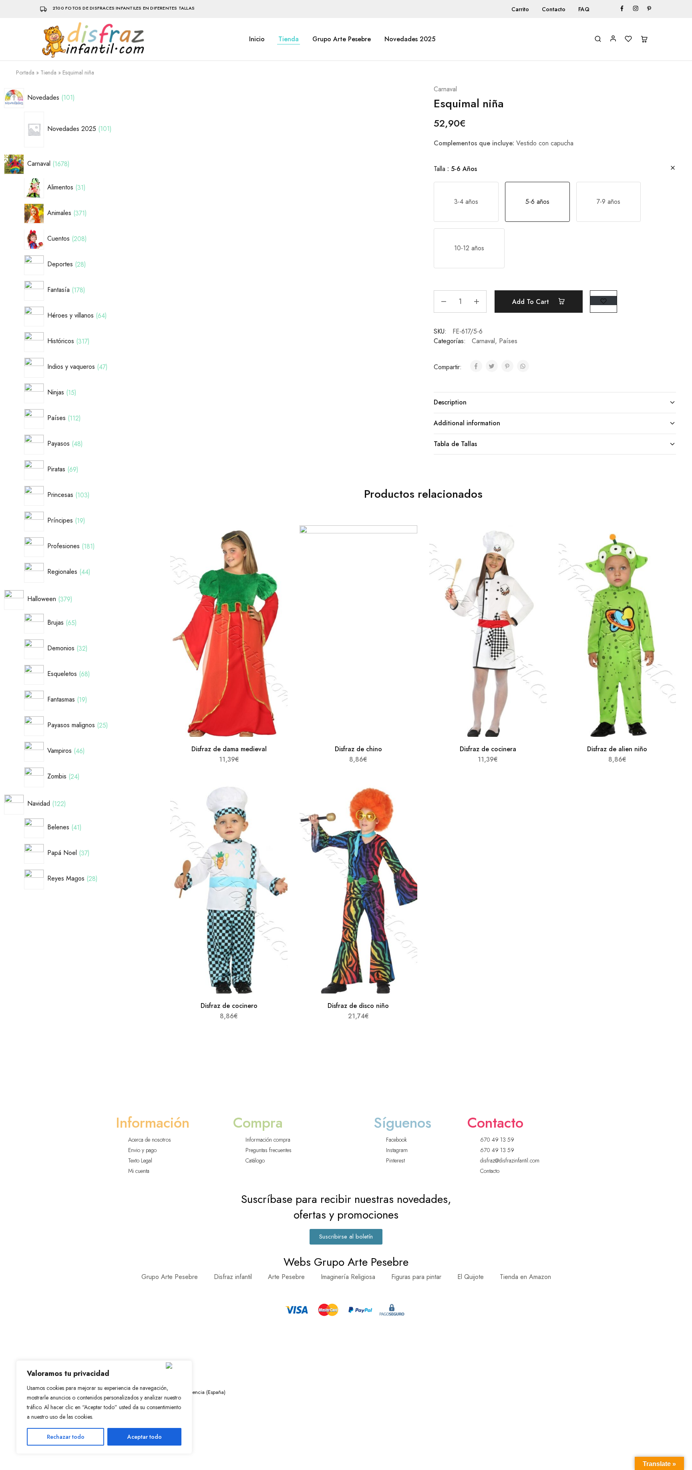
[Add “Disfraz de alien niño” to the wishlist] (662, 541)
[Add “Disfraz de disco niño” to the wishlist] (403, 798)
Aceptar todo (144, 1437)
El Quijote (470, 1276)
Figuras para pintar (416, 1276)
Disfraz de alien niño (617, 749)
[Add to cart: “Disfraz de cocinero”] (273, 818)
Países (508, 341)
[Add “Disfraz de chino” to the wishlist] (403, 541)
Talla (455, 168)
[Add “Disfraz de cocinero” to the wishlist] (274, 798)
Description (450, 402)
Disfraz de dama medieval (229, 749)
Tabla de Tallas (455, 443)
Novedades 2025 (409, 39)
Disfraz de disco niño (358, 1005)
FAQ (583, 9)
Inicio (257, 39)
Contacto (553, 9)
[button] (466, 202)
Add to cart (531, 301)
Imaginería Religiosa (348, 1276)
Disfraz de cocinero (229, 1005)
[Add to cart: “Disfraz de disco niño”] (402, 818)
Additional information (467, 423)
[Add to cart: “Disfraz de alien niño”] (661, 561)
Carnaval (445, 89)
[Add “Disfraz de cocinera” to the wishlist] (533, 541)
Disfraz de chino (358, 749)
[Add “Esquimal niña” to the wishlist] (603, 300)
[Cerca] (177, 1365)
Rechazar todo (65, 1437)
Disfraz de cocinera (488, 749)
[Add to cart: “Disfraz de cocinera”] (532, 561)
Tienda (288, 39)
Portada (25, 72)
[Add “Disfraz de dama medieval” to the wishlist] (274, 541)
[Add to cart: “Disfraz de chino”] (402, 561)
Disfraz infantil (233, 1276)
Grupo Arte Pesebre (341, 39)
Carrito (520, 9)
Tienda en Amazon (525, 1276)
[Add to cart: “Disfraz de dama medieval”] (273, 561)
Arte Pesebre (286, 1276)
